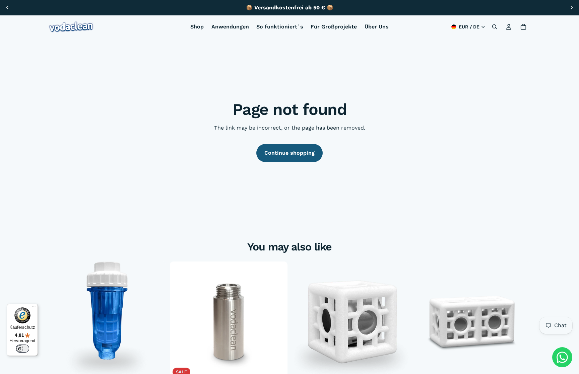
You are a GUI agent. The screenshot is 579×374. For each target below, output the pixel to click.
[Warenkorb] (523, 26)
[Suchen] (494, 26)
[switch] (22, 349)
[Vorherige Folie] (7, 7)
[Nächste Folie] (571, 7)
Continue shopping (289, 153)
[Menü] (34, 308)
